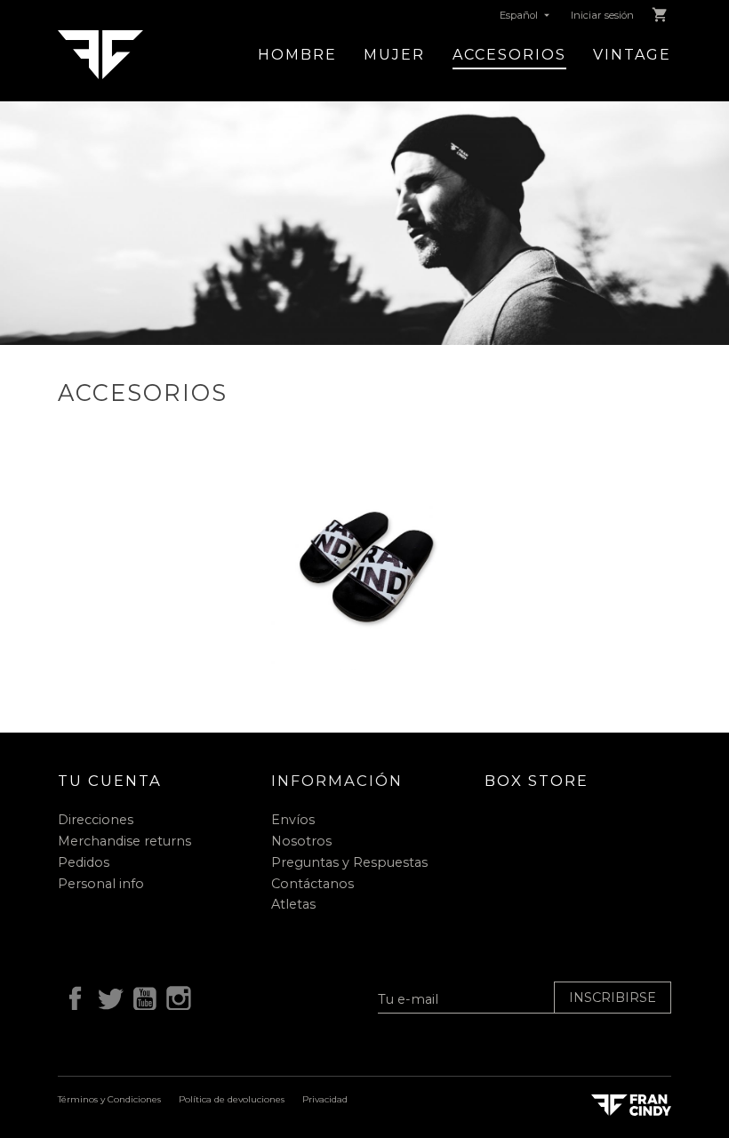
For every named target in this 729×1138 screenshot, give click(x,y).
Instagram (176, 996)
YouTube (141, 996)
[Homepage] (100, 53)
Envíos (293, 820)
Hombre (297, 54)
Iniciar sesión (602, 15)
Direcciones (95, 820)
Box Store (537, 780)
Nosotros (301, 841)
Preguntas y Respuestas (349, 862)
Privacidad (325, 1099)
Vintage (632, 54)
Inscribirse (612, 998)
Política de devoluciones (231, 1099)
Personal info (101, 884)
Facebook (72, 996)
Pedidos (83, 862)
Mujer (394, 54)
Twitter (106, 996)
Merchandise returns (124, 841)
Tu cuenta (110, 780)
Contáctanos (312, 884)
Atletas (293, 904)
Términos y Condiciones (109, 1099)
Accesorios (509, 54)
